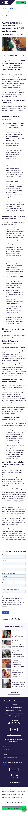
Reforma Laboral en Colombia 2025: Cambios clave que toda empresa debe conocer (17, 676)
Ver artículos (14, 692)
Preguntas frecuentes (14, 734)
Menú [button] (2, 2)
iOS (17, 777)
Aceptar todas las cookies (14, 808)
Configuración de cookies (14, 802)
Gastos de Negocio (10, 710)
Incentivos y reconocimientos (14, 707)
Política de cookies (16, 797)
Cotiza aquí (21, 2)
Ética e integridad (14, 716)
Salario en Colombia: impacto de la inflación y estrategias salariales (18, 644)
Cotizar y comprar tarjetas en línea (14, 713)
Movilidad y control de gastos (11, 11)
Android (12, 777)
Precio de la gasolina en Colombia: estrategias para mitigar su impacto (18, 684)
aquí (4, 764)
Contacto (14, 729)
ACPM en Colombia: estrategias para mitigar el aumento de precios (17, 635)
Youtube (19, 723)
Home (4, 8)
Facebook (15, 723)
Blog (11, 8)
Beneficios (14, 704)
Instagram (9, 723)
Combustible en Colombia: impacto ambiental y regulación (18, 654)
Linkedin (12, 723)
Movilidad (20, 710)
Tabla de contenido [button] (10, 55)
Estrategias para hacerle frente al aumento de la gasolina (18, 664)
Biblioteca (11, 786)
